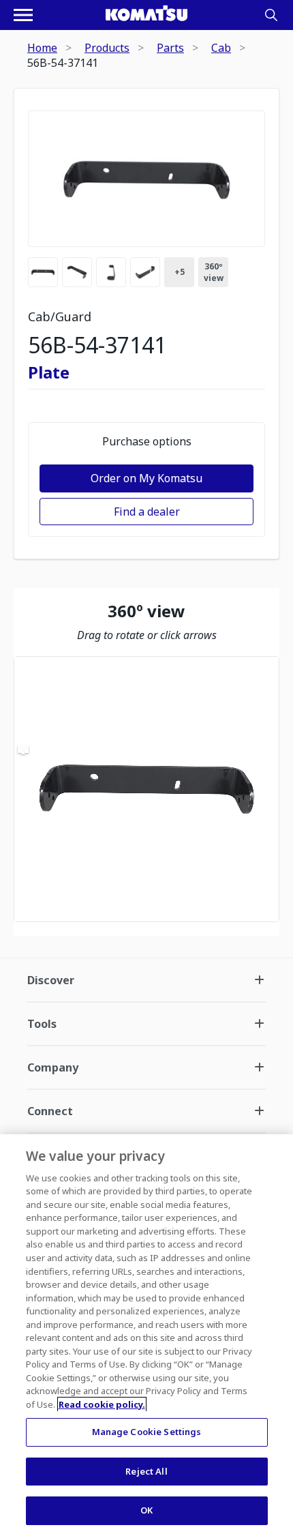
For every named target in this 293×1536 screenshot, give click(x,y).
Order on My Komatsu (146, 478)
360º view (213, 272)
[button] (146, 789)
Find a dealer (147, 511)
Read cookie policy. (102, 1404)
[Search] (271, 15)
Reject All (146, 1471)
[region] (146, 789)
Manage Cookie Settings (147, 1432)
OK (146, 1510)
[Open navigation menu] (23, 15)
